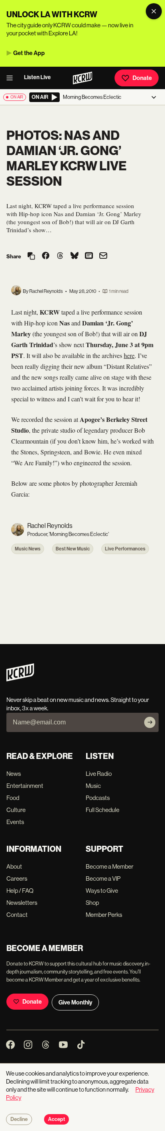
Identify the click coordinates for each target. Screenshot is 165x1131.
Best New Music (73, 549)
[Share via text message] (89, 256)
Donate (142, 78)
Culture (16, 809)
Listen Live (37, 77)
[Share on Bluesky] (74, 256)
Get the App (29, 53)
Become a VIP (103, 878)
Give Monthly (75, 1002)
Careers (16, 878)
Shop (92, 902)
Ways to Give (102, 890)
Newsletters (21, 902)
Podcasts (98, 797)
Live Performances (125, 549)
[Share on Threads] (60, 256)
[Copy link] (31, 256)
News (13, 773)
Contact (17, 914)
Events (15, 821)
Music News (27, 549)
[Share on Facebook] (46, 256)
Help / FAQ (20, 890)
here (129, 355)
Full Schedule (102, 809)
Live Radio (99, 773)
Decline (19, 1119)
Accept (56, 1119)
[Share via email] (103, 256)
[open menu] (12, 78)
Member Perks (104, 914)
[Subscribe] (149, 722)
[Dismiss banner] (154, 11)
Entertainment (24, 785)
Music (93, 785)
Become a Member (109, 866)
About (14, 866)
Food (12, 797)
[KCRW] (20, 679)
